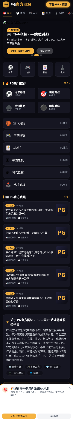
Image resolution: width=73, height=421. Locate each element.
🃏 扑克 (46, 13)
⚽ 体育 (20, 13)
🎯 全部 (7, 13)
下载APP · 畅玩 (58, 4)
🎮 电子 (33, 13)
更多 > (67, 83)
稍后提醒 (54, 416)
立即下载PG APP (20, 51)
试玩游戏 (44, 51)
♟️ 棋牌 (59, 13)
